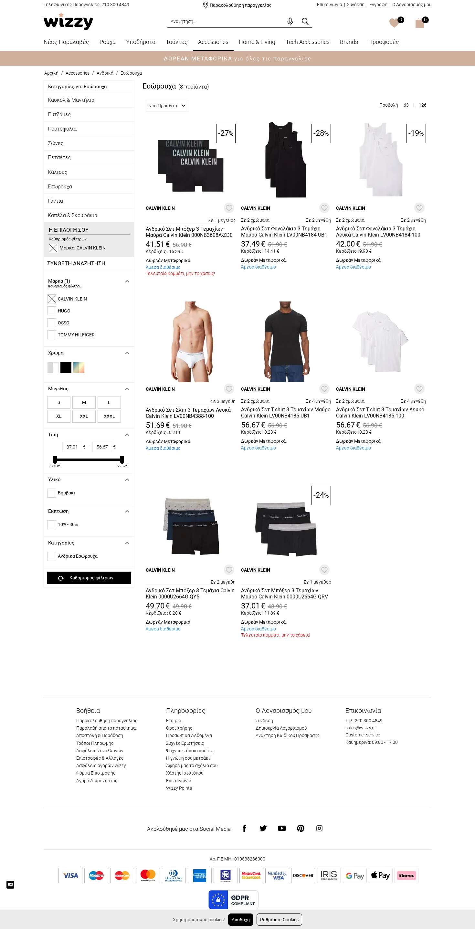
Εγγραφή (378, 4)
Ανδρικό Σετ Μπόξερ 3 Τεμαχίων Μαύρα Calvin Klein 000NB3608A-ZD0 (189, 232)
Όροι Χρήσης (179, 728)
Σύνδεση (355, 4)
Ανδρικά (105, 73)
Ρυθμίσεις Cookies (279, 919)
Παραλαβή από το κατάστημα (106, 728)
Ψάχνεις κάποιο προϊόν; (190, 750)
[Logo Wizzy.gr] (68, 20)
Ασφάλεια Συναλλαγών (99, 750)
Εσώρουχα (131, 73)
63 (406, 105)
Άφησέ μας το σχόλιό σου (191, 765)
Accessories (213, 41)
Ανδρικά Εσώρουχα (78, 556)
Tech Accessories (308, 41)
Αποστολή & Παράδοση (99, 735)
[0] (394, 23)
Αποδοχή (241, 919)
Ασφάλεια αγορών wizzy (101, 765)
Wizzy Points (179, 788)
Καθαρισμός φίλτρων (68, 239)
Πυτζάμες (59, 114)
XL (59, 416)
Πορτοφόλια (62, 129)
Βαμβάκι (66, 492)
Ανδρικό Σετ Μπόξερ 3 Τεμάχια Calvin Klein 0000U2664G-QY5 (190, 593)
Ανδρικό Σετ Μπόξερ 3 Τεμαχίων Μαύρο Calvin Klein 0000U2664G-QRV (284, 593)
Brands (349, 41)
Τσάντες (177, 41)
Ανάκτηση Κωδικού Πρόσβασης (288, 735)
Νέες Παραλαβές (66, 41)
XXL (84, 416)
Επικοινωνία (329, 4)
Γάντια (55, 201)
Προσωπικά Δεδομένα (189, 735)
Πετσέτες (59, 157)
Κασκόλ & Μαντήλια (71, 100)
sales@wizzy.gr (360, 727)
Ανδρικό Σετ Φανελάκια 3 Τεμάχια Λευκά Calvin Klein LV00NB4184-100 (378, 232)
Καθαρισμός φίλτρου (64, 286)
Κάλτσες (58, 172)
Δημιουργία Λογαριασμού (281, 728)
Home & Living (257, 41)
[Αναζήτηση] (305, 22)
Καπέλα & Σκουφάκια (72, 215)
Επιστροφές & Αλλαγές (99, 758)
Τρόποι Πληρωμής (94, 743)
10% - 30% (68, 524)
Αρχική (51, 73)
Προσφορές (383, 41)
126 (423, 105)
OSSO (63, 322)
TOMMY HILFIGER (76, 334)
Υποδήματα (140, 41)
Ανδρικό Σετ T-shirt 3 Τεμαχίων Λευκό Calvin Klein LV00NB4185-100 (380, 412)
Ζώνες (56, 143)
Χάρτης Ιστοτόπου (184, 773)
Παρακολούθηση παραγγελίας (241, 5)
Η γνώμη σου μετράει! (188, 758)
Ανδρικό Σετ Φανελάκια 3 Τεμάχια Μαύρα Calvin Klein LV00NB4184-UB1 (284, 232)
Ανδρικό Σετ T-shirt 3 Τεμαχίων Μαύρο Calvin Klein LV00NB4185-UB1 (286, 412)
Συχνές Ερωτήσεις (185, 743)
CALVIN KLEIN (72, 298)
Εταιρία (173, 720)
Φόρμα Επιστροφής (95, 773)
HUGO (64, 310)
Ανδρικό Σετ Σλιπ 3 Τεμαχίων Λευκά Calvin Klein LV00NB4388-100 (188, 413)
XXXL (109, 416)
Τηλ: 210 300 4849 (364, 720)
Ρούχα (108, 41)
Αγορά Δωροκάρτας (96, 780)
